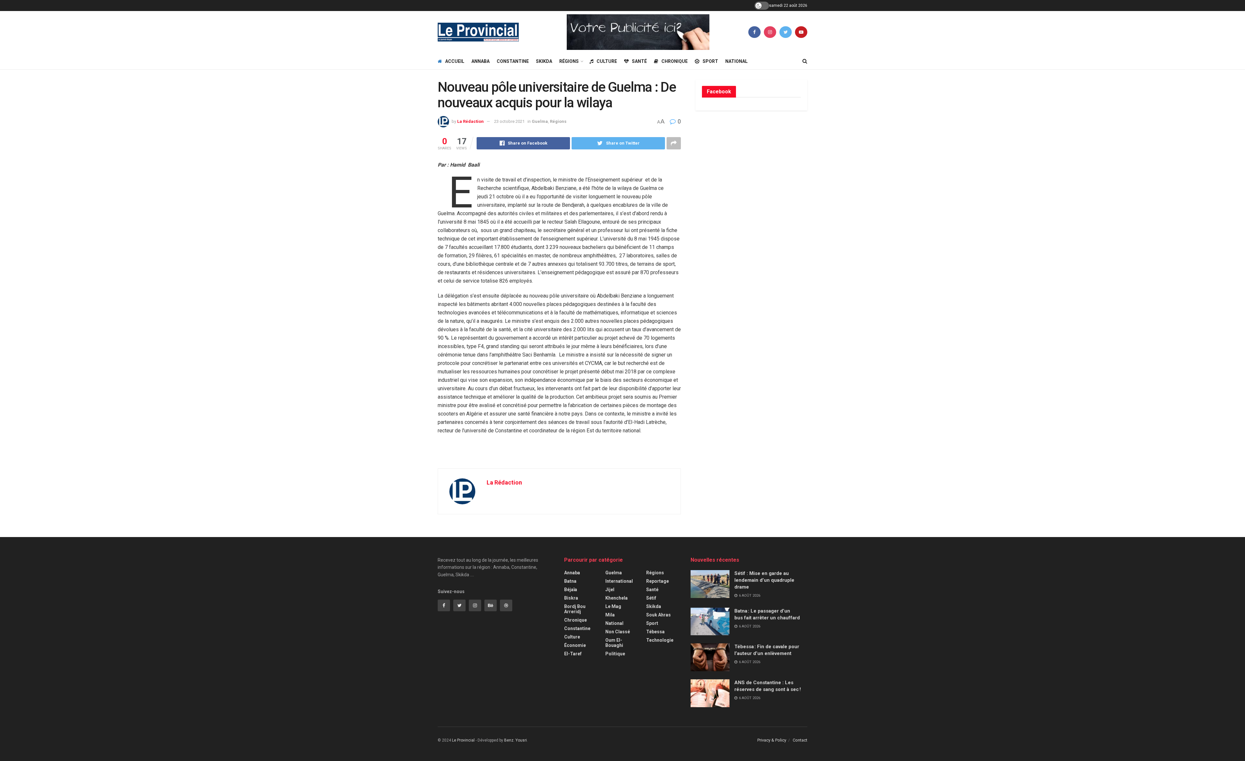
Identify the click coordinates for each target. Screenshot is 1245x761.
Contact (800, 740)
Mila (610, 614)
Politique (615, 653)
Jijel (609, 589)
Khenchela (616, 598)
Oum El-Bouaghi (614, 643)
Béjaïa (570, 589)
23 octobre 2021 (509, 121)
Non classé (617, 631)
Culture (607, 61)
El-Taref (573, 653)
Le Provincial (463, 740)
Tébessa (655, 631)
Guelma (540, 121)
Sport (710, 61)
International (619, 581)
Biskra (571, 598)
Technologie (659, 640)
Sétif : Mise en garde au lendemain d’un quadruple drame (764, 580)
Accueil (454, 61)
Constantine (513, 61)
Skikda (544, 61)
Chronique (674, 61)
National (736, 61)
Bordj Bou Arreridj (575, 609)
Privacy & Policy (771, 740)
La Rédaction (470, 121)
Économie (575, 645)
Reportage (657, 581)
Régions (569, 61)
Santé (639, 61)
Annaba (480, 61)
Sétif (651, 598)
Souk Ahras (658, 614)
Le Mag (613, 606)
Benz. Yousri (515, 740)
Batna (570, 581)
